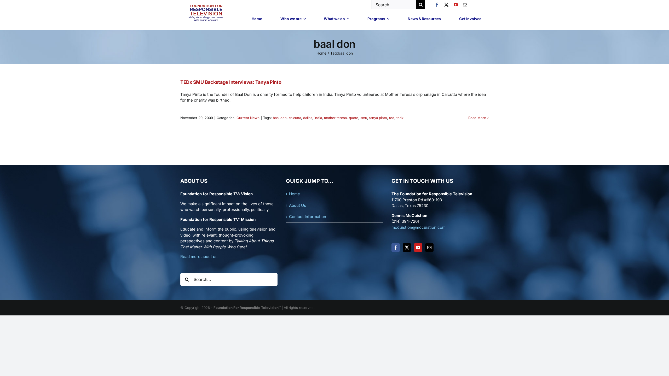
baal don (280, 118)
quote (353, 118)
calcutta (295, 118)
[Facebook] (395, 247)
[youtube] (456, 5)
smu (363, 118)
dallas (307, 118)
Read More (477, 118)
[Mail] (429, 247)
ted (391, 118)
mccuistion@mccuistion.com (418, 227)
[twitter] (446, 5)
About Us (297, 205)
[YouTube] (418, 247)
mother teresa (335, 118)
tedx (399, 118)
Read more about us (198, 256)
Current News (248, 118)
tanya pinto (378, 118)
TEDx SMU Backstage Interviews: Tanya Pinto (230, 82)
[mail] (465, 5)
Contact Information (307, 216)
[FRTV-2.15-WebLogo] (206, 5)
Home (294, 193)
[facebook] (437, 5)
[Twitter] (407, 247)
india (318, 118)
